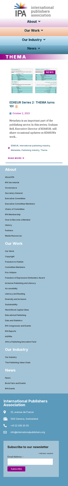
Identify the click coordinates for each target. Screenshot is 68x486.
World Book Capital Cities (17, 310)
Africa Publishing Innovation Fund (20, 342)
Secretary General (14, 193)
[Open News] (39, 48)
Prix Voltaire (10, 272)
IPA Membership (13, 214)
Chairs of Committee (15, 209)
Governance (11, 188)
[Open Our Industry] (44, 39)
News (8, 378)
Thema (43, 150)
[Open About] (39, 21)
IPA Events (10, 388)
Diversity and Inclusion (15, 299)
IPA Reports (10, 331)
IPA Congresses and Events (18, 326)
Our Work (9, 251)
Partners (9, 230)
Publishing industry (30, 150)
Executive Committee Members (20, 204)
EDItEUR (14, 145)
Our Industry (11, 357)
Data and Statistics (13, 320)
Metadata (15, 150)
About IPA (9, 177)
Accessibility (11, 288)
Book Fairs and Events (15, 383)
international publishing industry (35, 145)
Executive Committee (15, 198)
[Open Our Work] (42, 30)
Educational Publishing (15, 315)
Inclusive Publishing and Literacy (20, 283)
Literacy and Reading (15, 294)
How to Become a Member (18, 220)
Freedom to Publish (14, 262)
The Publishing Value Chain (17, 362)
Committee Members (15, 267)
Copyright (9, 256)
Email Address (15, 456)
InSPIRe (8, 336)
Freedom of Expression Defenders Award (25, 278)
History (8, 225)
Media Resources (13, 236)
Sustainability (11, 304)
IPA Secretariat (12, 182)
